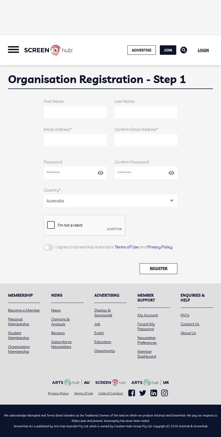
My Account (147, 315)
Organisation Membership (19, 349)
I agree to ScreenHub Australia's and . (114, 247)
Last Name (124, 101)
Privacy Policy (159, 247)
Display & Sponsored (103, 312)
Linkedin (153, 393)
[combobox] (111, 200)
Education (102, 341)
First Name (54, 101)
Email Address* (58, 129)
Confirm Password (132, 162)
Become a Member (24, 310)
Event (99, 332)
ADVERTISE (141, 50)
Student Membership (18, 335)
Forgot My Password (146, 326)
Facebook (131, 393)
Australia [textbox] (55, 200)
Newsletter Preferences (147, 340)
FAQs (185, 315)
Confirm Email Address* (136, 129)
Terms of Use (127, 247)
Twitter (142, 393)
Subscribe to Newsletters (61, 344)
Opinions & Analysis (60, 321)
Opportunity (104, 350)
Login (203, 50)
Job (97, 324)
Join (168, 50)
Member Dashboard (146, 354)
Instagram (164, 393)
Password (53, 162)
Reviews (58, 332)
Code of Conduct (110, 393)
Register (158, 268)
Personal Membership (18, 321)
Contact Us (190, 324)
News (56, 310)
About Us (188, 332)
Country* (52, 190)
